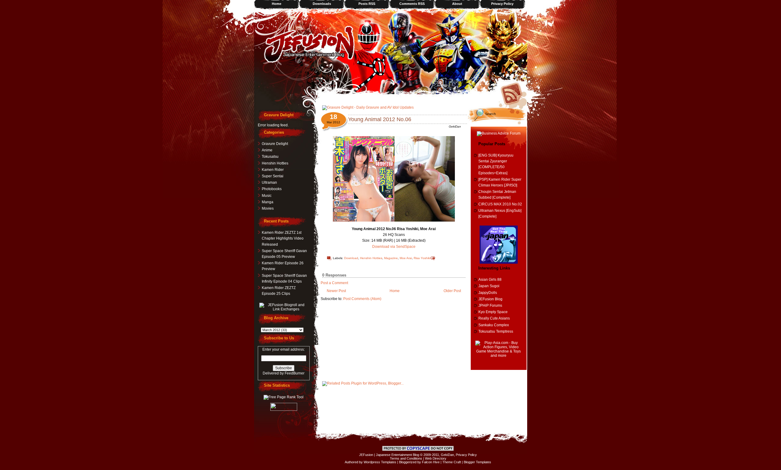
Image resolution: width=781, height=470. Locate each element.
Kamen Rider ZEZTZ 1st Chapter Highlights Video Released (283, 238)
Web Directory (435, 458)
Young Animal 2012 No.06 (379, 119)
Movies (268, 208)
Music (267, 195)
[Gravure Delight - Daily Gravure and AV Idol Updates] (368, 107)
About (457, 3)
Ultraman (269, 182)
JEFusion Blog (490, 299)
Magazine (391, 258)
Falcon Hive (431, 462)
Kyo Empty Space (493, 312)
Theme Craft (451, 462)
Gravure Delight (275, 144)
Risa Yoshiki (422, 258)
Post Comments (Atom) (362, 299)
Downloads (322, 3)
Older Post (452, 291)
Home (276, 3)
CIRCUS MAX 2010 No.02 (500, 204)
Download (351, 258)
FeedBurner (294, 373)
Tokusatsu (270, 156)
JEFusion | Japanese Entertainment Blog (389, 455)
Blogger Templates (477, 462)
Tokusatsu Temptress (495, 331)
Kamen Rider (273, 170)
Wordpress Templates (380, 462)
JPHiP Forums (490, 305)
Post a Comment (334, 283)
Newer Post (336, 291)
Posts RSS (366, 3)
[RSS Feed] (513, 93)
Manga (267, 202)
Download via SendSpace (394, 246)
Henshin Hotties (371, 258)
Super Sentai (272, 176)
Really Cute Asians (494, 318)
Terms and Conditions (406, 458)
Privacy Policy (502, 3)
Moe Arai (406, 258)
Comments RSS (412, 3)
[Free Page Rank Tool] (283, 397)
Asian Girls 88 (490, 279)
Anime (267, 150)
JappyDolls (487, 293)
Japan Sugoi (488, 286)
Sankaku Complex (493, 325)
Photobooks (272, 189)
